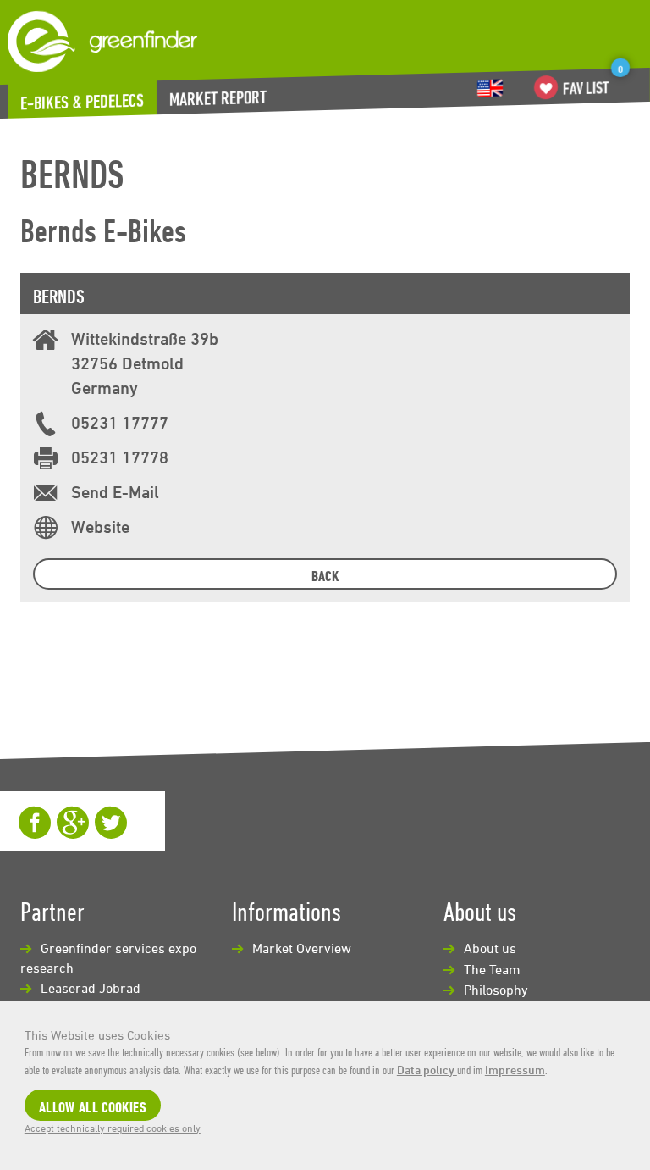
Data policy (427, 1069)
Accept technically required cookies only (113, 1128)
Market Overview (301, 948)
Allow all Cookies (92, 1107)
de (490, 88)
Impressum (515, 1069)
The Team (492, 969)
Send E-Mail (115, 492)
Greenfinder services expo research (108, 957)
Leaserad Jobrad (90, 987)
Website (100, 526)
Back (325, 576)
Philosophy (496, 989)
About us (490, 948)
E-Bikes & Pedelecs (82, 101)
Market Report (218, 97)
